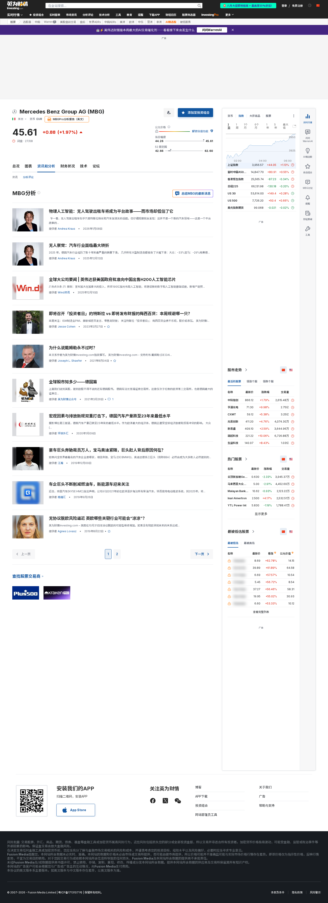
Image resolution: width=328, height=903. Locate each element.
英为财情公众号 (67, 334)
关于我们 (265, 723)
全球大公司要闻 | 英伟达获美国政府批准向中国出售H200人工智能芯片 (112, 215)
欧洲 (131, 22)
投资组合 (201, 741)
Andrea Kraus (66, 164)
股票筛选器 (188, 14)
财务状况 (67, 101)
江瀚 (60, 398)
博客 (198, 723)
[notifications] (309, 5)
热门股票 (235, 394)
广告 (262, 732)
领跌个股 (268, 317)
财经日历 (171, 14)
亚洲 (150, 22)
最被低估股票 (238, 467)
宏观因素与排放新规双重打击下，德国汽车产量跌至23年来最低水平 (109, 351)
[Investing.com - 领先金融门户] (17, 5)
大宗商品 (254, 51)
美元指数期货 (236, 143)
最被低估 (233, 478)
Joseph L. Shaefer (70, 296)
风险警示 (315, 828)
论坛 (96, 101)
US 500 (232, 136)
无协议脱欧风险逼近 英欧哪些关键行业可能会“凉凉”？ (98, 454)
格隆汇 (62, 432)
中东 (140, 22)
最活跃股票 (234, 317)
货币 (230, 51)
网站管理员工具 (206, 750)
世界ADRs (95, 22)
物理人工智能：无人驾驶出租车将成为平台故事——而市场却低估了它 (111, 146)
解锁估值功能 (200, 66)
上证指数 (233, 100)
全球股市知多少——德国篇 (73, 317)
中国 (37, 22)
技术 (83, 101)
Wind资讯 (64, 228)
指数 (241, 51)
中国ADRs (110, 22)
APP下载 (201, 732)
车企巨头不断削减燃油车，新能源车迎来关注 (89, 419)
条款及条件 (277, 828)
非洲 (159, 22)
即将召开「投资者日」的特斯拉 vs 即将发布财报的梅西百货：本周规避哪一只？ (120, 249)
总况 (15, 101)
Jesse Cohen (66, 262)
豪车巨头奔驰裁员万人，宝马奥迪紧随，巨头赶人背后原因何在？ (107, 385)
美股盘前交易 (68, 22)
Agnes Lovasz (67, 466)
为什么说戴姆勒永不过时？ (73, 283)
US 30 (232, 129)
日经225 (233, 122)
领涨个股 (252, 317)
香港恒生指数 (236, 114)
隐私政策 (297, 828)
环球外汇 (63, 369)
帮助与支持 (267, 741)
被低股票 (185, 22)
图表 (28, 101)
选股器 (27, 22)
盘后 (82, 22)
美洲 (122, 22)
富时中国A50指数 (238, 107)
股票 (13, 22)
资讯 (15, 112)
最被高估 (249, 478)
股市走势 (235, 305)
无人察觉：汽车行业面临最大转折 (79, 181)
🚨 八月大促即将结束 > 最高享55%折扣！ (248, 5)
